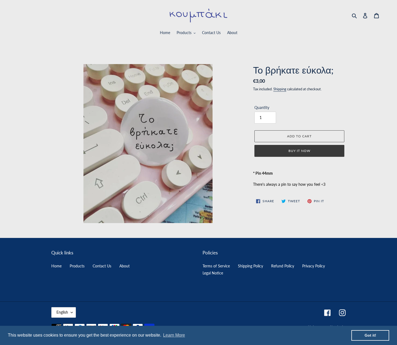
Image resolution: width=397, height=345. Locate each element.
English (62, 312)
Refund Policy (282, 266)
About (124, 266)
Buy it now (299, 151)
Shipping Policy (250, 266)
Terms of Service (216, 266)
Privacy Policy (313, 266)
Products (77, 266)
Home (56, 266)
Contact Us (102, 266)
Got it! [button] (370, 335)
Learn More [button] (174, 335)
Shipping (279, 89)
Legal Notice (213, 273)
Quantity (261, 107)
